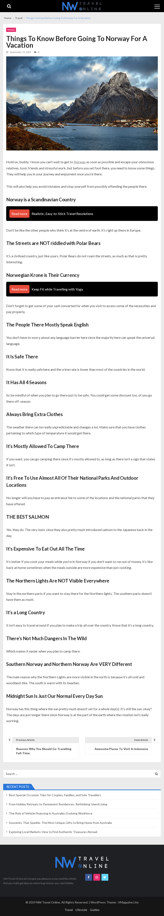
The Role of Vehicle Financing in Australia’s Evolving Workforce (50, 813)
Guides (95, 910)
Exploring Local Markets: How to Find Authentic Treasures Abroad (53, 832)
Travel (11, 30)
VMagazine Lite (128, 902)
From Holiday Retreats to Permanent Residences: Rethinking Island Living (58, 804)
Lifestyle (81, 910)
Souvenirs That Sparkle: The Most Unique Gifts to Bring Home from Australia (60, 822)
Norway (80, 162)
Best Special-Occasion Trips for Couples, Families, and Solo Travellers (55, 795)
